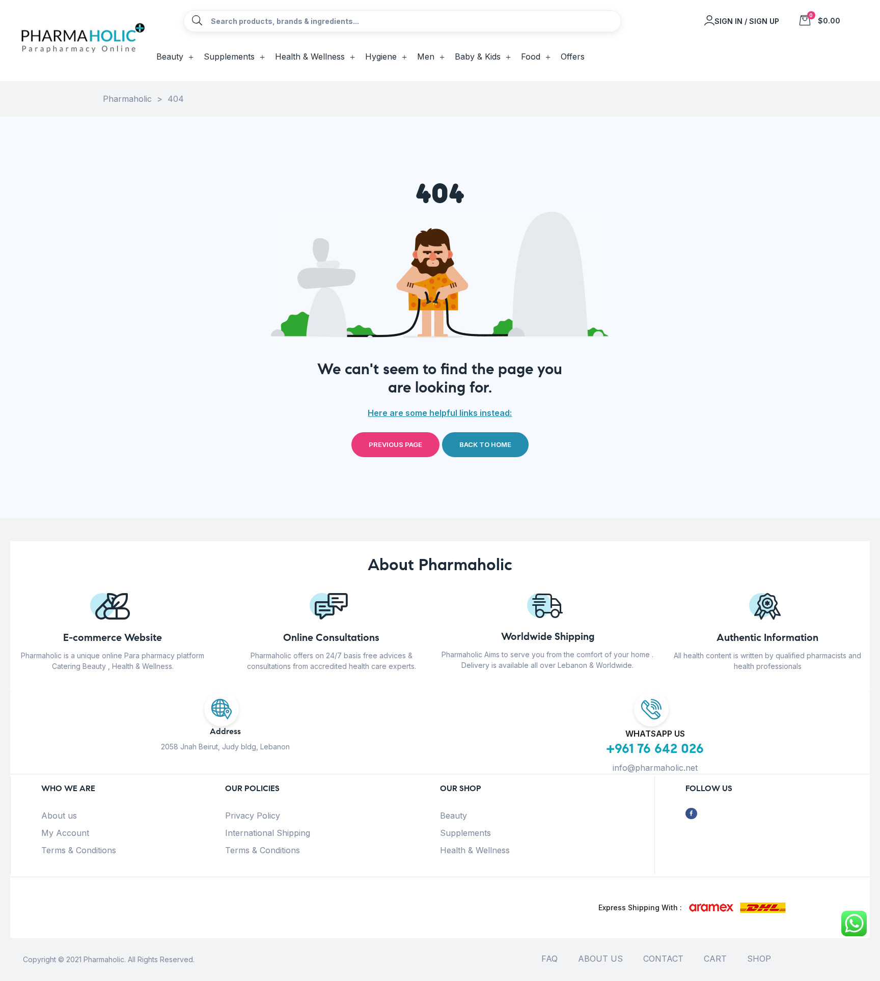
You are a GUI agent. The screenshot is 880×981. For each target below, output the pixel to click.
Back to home (485, 444)
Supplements (465, 833)
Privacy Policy (252, 815)
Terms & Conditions (78, 850)
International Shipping (267, 833)
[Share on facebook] (691, 814)
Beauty (453, 815)
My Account (65, 833)
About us (59, 815)
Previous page (395, 444)
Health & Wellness (475, 850)
